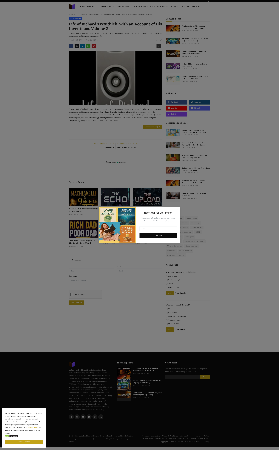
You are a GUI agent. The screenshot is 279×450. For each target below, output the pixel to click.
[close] (43, 410)
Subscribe (158, 235)
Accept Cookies (24, 442)
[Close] (178, 209)
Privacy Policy (33, 427)
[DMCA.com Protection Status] (11, 436)
